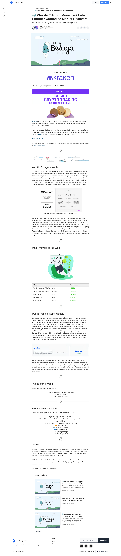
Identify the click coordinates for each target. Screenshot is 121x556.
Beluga (42, 27)
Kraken (34, 121)
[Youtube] (91, 546)
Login (95, 2)
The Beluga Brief (39, 8)
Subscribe (104, 2)
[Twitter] (82, 546)
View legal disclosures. (39, 145)
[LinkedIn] (86, 546)
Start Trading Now (37, 138)
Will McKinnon (49, 27)
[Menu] (110, 2)
